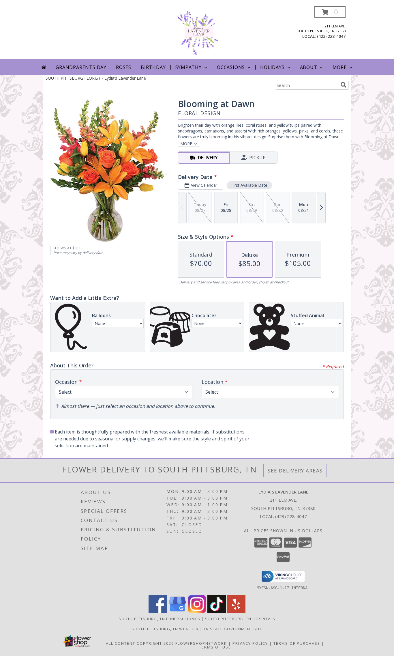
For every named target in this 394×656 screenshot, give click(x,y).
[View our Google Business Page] (177, 611)
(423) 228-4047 (331, 36)
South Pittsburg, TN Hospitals (240, 618)
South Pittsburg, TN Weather (165, 628)
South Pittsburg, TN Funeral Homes (159, 618)
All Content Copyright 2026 (140, 643)
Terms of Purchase (296, 643)
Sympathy (188, 67)
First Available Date (249, 185)
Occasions (231, 67)
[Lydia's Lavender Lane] (197, 32)
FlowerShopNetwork (201, 643)
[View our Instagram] (197, 611)
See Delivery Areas (295, 470)
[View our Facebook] (158, 611)
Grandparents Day (81, 67)
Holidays (272, 67)
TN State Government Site (232, 628)
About (308, 67)
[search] (343, 85)
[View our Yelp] (236, 611)
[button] (330, 12)
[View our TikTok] (216, 611)
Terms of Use (215, 647)
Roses (123, 67)
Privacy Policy (250, 643)
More (340, 67)
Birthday (153, 67)
